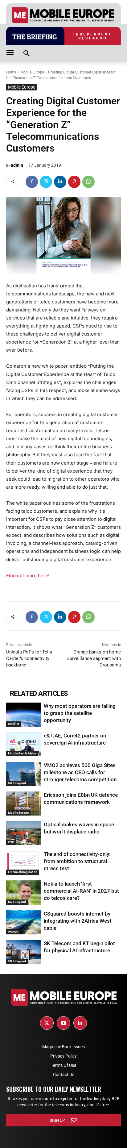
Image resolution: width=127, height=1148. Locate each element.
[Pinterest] (74, 182)
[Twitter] (46, 182)
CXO (11, 842)
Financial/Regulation (22, 872)
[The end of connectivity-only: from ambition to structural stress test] (23, 863)
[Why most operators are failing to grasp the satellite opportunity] (23, 715)
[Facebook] (32, 182)
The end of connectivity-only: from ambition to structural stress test (77, 861)
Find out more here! (27, 575)
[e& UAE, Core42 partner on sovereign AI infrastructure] (23, 744)
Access (13, 931)
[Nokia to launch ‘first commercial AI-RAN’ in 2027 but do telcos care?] (23, 892)
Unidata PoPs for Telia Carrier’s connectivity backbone (29, 658)
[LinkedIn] (80, 1023)
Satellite (13, 723)
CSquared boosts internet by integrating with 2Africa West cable (78, 921)
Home (11, 72)
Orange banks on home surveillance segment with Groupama (94, 658)
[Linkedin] (60, 182)
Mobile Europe (32, 72)
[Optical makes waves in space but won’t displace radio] (23, 833)
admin (17, 165)
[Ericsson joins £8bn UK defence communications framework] (23, 803)
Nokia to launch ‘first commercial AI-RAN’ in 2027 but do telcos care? (81, 891)
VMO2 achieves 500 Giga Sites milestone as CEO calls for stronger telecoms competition (80, 772)
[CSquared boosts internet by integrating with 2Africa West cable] (23, 922)
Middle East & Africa (22, 753)
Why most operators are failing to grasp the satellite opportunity (80, 713)
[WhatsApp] (88, 182)
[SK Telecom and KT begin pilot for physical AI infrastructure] (23, 952)
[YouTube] (63, 1023)
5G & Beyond (17, 783)
